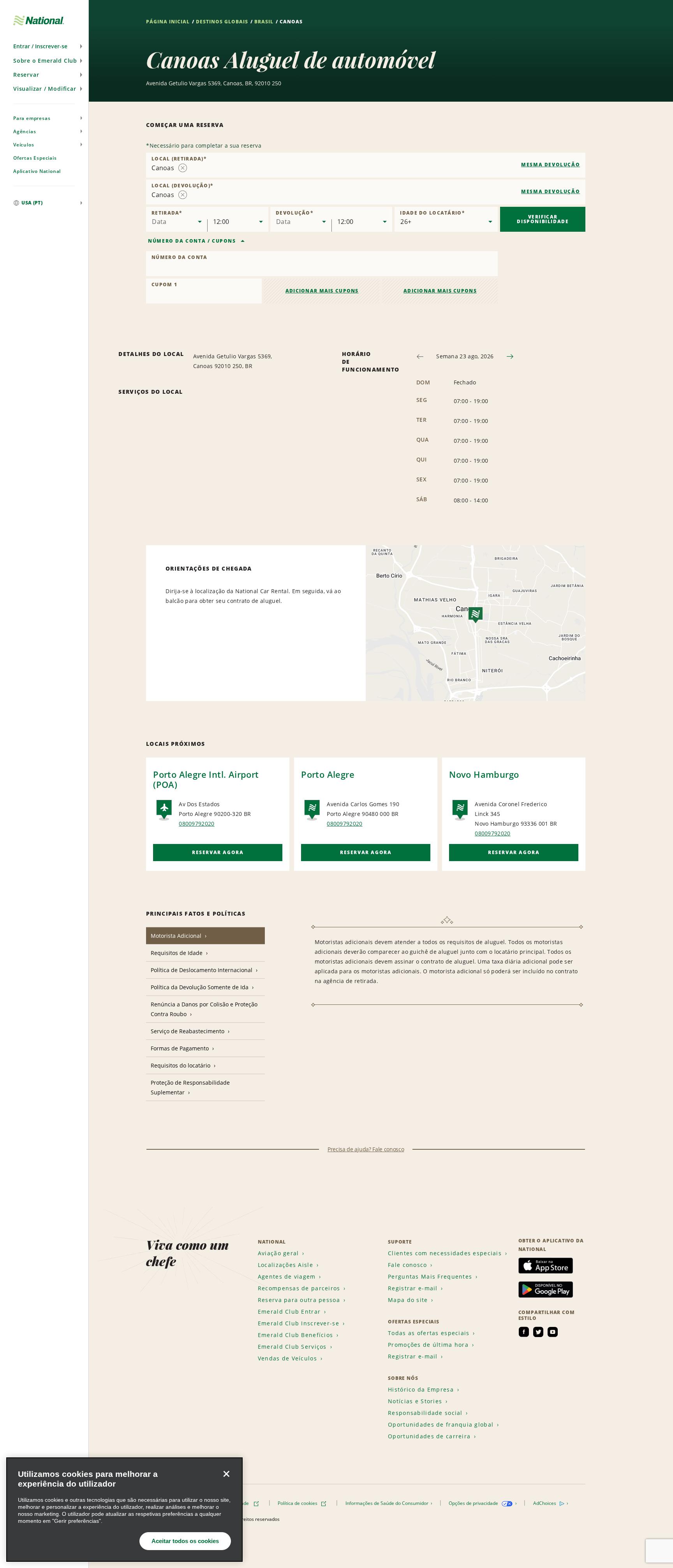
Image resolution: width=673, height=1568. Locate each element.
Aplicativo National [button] (37, 171)
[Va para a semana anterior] (420, 356)
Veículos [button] (23, 144)
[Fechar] (226, 1473)
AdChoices (545, 1503)
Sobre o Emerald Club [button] (45, 60)
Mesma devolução (550, 164)
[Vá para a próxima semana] (510, 356)
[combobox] (365, 165)
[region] (124, 1509)
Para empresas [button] (31, 118)
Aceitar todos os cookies (185, 1541)
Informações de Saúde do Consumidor (387, 1503)
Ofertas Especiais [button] (35, 158)
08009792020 (197, 823)
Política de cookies (298, 1503)
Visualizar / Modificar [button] (44, 88)
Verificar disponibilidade (543, 219)
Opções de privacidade (474, 1503)
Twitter (538, 1332)
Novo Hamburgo (484, 774)
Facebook (523, 1332)
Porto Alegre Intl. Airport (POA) (206, 779)
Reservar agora (217, 852)
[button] (44, 46)
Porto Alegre (327, 774)
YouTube (552, 1332)
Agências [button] (24, 131)
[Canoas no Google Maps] (475, 623)
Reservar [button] (26, 74)
